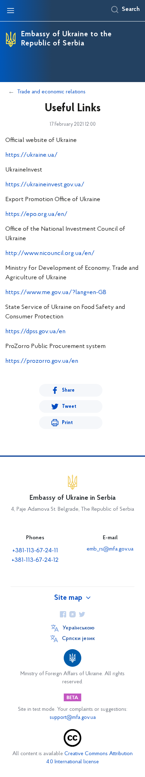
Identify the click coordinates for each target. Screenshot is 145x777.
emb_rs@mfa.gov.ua (110, 549)
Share (68, 390)
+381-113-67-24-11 (35, 551)
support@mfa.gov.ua (73, 717)
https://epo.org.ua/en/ (36, 214)
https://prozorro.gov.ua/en (41, 361)
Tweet (69, 406)
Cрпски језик (78, 638)
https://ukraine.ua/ (31, 155)
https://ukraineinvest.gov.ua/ (44, 185)
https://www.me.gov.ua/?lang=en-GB (55, 293)
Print (67, 422)
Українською (78, 628)
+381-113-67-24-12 (35, 560)
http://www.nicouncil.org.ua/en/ (50, 253)
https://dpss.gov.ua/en (35, 332)
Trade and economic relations (51, 92)
